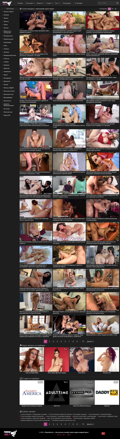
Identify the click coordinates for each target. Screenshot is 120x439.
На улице (7, 109)
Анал (5, 45)
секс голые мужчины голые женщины (59, 418)
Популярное (67, 3)
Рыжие (6, 84)
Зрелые (6, 21)
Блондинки (7, 78)
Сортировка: (103, 8)
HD (112, 8)
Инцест (6, 18)
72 (83, 341)
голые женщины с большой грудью (100, 414)
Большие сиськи (9, 91)
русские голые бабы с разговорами (84, 416)
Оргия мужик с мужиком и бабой (84, 418)
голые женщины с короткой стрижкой (33, 418)
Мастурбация (8, 97)
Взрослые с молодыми (7, 31)
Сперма (6, 62)
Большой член (8, 94)
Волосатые (7, 101)
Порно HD (7, 115)
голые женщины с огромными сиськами (34, 414)
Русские (6, 15)
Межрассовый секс (10, 55)
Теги (56, 3)
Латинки (6, 52)
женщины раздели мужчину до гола (63, 420)
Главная (20, 3)
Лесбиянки (7, 71)
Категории (29, 3)
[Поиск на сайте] (118, 3)
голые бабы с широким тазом (107, 416)
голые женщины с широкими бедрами (58, 416)
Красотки (7, 68)
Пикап (6, 24)
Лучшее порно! (8, 11)
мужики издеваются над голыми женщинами (35, 420)
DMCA (69, 434)
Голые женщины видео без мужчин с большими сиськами (68, 414)
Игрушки (6, 65)
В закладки (78, 3)
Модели (39, 3)
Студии (48, 3)
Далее (89, 341)
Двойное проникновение (9, 104)
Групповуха (7, 42)
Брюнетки (7, 81)
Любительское (8, 39)
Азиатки (6, 49)
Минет (6, 75)
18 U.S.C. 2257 (61, 434)
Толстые (6, 58)
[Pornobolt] (7, 3)
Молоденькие (8, 36)
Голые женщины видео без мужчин (32, 416)
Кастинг (6, 28)
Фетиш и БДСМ (9, 88)
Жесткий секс (8, 112)
